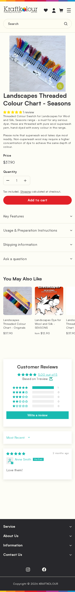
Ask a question (15, 259)
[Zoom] (60, 86)
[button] (13, 112)
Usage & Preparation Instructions (30, 230)
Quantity (10, 172)
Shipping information (20, 244)
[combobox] (37, 24)
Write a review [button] (38, 415)
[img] (15, 454)
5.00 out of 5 (48, 374)
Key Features (13, 216)
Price (7, 155)
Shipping (25, 191)
